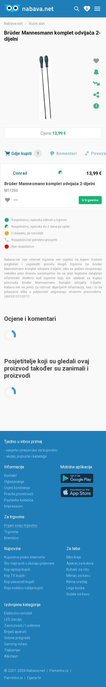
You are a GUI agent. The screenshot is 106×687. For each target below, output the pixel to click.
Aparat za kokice (80, 563)
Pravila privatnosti (18, 494)
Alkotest (11, 656)
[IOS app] (77, 492)
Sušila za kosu (78, 594)
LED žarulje (13, 619)
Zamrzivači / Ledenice (22, 625)
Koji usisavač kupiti (19, 582)
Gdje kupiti (25, 153)
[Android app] (77, 478)
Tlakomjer (12, 650)
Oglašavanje (14, 482)
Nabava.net (13, 24)
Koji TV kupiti (14, 576)
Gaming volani (15, 644)
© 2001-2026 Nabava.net (24, 671)
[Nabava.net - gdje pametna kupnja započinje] (29, 9)
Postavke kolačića (18, 500)
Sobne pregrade (17, 638)
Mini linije (73, 557)
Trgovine (11, 532)
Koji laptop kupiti (17, 569)
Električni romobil (18, 613)
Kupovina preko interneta (24, 557)
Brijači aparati (15, 632)
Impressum (13, 506)
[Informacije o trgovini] (16, 200)
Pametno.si (13, 678)
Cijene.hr (34, 678)
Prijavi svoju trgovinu (20, 525)
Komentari (66, 153)
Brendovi (11, 538)
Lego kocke (75, 588)
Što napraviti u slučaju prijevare (29, 563)
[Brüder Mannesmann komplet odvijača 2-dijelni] (45, 87)
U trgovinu (90, 200)
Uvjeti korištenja (17, 488)
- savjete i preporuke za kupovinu (30, 450)
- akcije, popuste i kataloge (25, 456)
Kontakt (10, 475)
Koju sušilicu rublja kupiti (23, 588)
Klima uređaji (76, 582)
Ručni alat (37, 24)
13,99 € (59, 133)
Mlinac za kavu (78, 576)
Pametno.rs (58, 671)
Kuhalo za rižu (77, 569)
